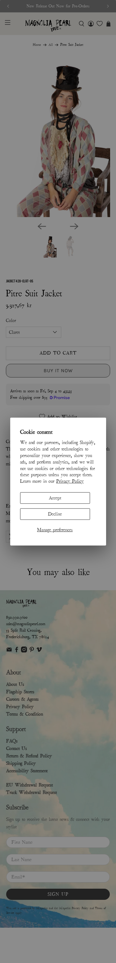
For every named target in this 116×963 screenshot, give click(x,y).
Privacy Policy (70, 481)
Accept (55, 498)
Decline (55, 514)
